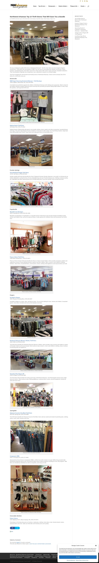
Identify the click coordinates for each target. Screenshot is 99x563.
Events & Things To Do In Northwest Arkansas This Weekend (81, 25)
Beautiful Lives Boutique (16, 211)
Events (82, 6)
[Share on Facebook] (12, 528)
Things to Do (73, 6)
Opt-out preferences (71, 560)
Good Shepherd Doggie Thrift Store (19, 172)
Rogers (42, 18)
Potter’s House (14, 518)
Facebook (34, 557)
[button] (96, 545)
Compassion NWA (14, 456)
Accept (78, 557)
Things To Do (52, 18)
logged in (18, 542)
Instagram (27, 557)
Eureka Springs (33, 18)
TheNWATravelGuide (15, 18)
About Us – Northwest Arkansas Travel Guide (22, 554)
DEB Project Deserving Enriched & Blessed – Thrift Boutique (26, 81)
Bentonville (27, 18)
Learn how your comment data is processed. (40, 543)
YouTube (41, 557)
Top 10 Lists (41, 6)
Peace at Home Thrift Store (17, 257)
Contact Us (39, 554)
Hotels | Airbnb (63, 6)
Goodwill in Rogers (15, 297)
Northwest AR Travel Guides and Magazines (21, 556)
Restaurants (51, 6)
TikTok (54, 557)
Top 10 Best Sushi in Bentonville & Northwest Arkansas (80, 20)
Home (34, 6)
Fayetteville (38, 18)
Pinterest (48, 557)
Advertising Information (16, 557)
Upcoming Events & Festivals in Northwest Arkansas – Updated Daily (81, 29)
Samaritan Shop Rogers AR (17, 373)
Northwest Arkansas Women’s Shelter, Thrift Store (23, 340)
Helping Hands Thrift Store (17, 125)
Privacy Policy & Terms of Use (82, 560)
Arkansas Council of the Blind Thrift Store (21, 413)
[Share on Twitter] (17, 528)
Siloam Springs (47, 18)
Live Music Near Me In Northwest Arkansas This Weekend (81, 37)
